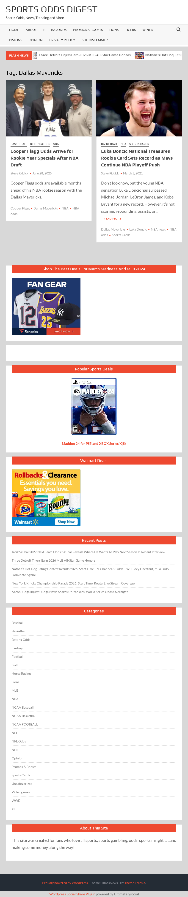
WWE (16, 800)
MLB (15, 690)
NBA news (158, 229)
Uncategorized (22, 784)
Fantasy (17, 648)
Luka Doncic (138, 229)
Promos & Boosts (88, 30)
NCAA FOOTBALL (25, 724)
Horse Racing (21, 673)
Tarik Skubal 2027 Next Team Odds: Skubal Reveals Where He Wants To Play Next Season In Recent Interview (88, 552)
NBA (56, 144)
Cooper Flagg (20, 208)
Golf (15, 665)
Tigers (130, 30)
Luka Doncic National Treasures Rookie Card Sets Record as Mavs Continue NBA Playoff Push (137, 157)
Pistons (15, 40)
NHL (15, 750)
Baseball (18, 623)
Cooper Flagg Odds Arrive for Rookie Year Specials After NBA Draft (44, 157)
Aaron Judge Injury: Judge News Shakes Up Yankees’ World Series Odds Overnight (70, 592)
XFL (14, 809)
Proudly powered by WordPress (65, 883)
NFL (15, 733)
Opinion (36, 40)
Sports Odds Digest (51, 9)
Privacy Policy (62, 40)
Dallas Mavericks (45, 208)
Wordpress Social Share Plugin (72, 894)
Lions (114, 30)
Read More (112, 218)
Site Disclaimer (95, 40)
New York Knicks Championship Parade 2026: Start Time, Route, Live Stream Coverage (73, 583)
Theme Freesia (134, 883)
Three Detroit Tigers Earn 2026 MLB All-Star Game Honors (70, 55)
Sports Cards (139, 144)
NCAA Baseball (23, 707)
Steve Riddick (19, 173)
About (31, 30)
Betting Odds (54, 30)
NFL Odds (19, 741)
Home (14, 30)
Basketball (19, 144)
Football (18, 656)
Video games (21, 792)
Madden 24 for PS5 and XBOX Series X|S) (94, 443)
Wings (147, 30)
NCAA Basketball (24, 716)
